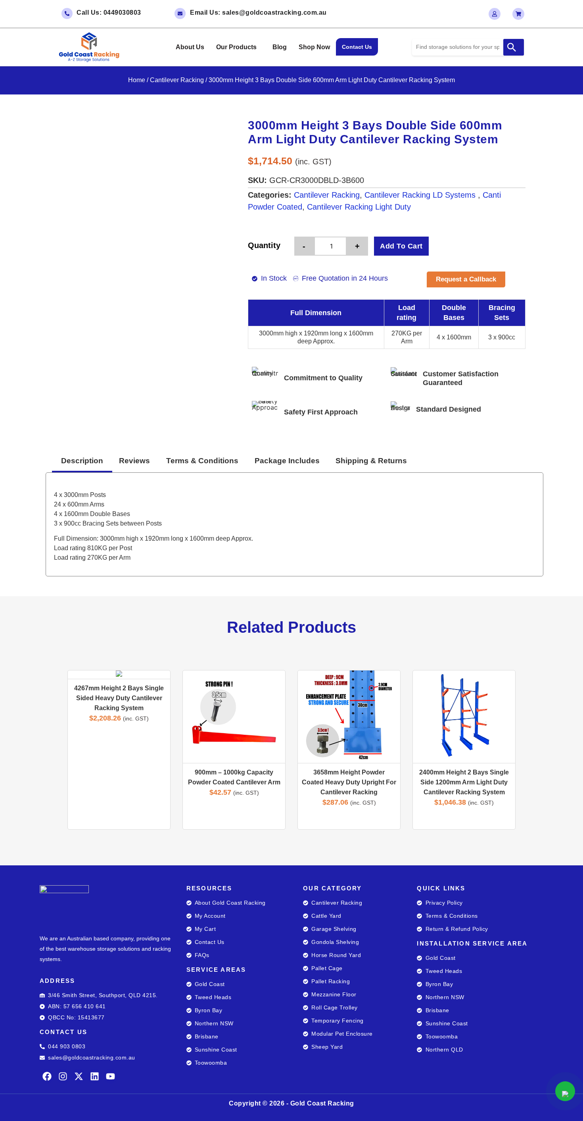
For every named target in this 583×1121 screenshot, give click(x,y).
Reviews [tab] (134, 460)
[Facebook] (47, 1076)
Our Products (236, 47)
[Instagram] (63, 1076)
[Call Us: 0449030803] (67, 13)
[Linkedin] (94, 1076)
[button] (238, 47)
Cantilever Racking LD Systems (421, 195)
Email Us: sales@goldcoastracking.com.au (258, 12)
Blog (279, 47)
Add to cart (401, 246)
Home (136, 80)
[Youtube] (110, 1076)
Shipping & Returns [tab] (371, 460)
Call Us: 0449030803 (109, 12)
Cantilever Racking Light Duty (359, 206)
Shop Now (314, 47)
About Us (190, 47)
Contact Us (357, 47)
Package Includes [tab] (287, 460)
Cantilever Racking (177, 80)
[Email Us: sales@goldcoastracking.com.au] (180, 13)
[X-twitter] (78, 1076)
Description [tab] (82, 460)
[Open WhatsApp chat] (565, 1091)
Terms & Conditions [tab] (202, 460)
